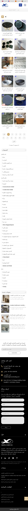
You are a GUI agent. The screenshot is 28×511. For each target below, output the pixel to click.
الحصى (4, 166)
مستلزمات (5, 281)
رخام (4, 157)
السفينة (4, 184)
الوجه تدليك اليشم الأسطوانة (9, 254)
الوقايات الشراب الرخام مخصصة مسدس (7, 52)
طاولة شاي (5, 210)
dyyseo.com (17, 463)
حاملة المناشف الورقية (7, 219)
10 (19, 138)
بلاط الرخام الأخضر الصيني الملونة (7, 127)
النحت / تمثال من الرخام (8, 175)
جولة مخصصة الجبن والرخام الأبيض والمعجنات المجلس (20, 71)
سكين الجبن (5, 228)
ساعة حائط (5, 213)
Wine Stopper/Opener (8, 225)
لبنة (3, 260)
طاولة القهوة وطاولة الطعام (8, 195)
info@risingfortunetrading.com (12, 377)
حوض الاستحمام (6, 272)
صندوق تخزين (6, 242)
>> (24, 138)
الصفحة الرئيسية (12, 10)
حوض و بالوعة (6, 275)
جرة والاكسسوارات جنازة (8, 169)
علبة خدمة (5, 207)
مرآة (4, 198)
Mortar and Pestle (7, 266)
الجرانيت (5, 160)
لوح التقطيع (5, 201)
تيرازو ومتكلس (6, 172)
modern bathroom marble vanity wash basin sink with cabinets (18, 305)
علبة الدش (5, 284)
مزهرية (4, 204)
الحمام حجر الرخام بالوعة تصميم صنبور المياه (7, 71)
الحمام (4, 278)
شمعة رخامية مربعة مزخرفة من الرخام (18, 324)
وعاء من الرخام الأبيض (5, 499)
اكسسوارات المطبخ (7, 248)
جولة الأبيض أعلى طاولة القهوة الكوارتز (20, 108)
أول (4, 134)
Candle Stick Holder (8, 190)
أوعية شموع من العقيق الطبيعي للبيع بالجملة (18, 315)
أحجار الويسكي (6, 263)
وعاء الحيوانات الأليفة (7, 193)
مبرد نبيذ (4, 222)
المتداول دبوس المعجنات (8, 245)
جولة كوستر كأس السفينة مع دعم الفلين (7, 108)
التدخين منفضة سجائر (7, 251)
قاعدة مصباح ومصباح (7, 234)
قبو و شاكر (5, 231)
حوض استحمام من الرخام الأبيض (7, 497)
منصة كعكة (5, 239)
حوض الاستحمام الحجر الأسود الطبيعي (20, 89)
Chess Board (6, 257)
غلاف (4, 216)
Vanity (4, 287)
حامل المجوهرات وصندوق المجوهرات (10, 236)
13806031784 (7, 368)
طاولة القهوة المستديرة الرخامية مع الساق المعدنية (7, 34)
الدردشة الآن (26, 498)
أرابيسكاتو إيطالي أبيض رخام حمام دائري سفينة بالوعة (7, 89)
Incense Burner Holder (8, 187)
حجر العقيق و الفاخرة (7, 163)
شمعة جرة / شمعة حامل (8, 181)
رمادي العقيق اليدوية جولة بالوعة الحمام (20, 127)
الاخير (14, 141)
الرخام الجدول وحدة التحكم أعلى (7, 494)
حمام (2, 269)
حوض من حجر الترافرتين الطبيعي (17, 295)
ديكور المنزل (4, 178)
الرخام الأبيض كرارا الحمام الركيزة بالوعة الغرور (20, 52)
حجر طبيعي (3, 154)
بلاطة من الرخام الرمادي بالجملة (7, 502)
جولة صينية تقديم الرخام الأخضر (20, 34)
